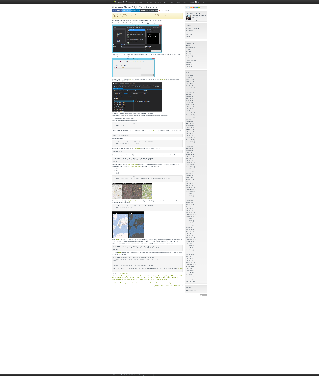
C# (186, 49)
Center (152, 130)
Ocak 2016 (189, 127)
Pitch (119, 252)
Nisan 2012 (189, 221)
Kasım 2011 (189, 231)
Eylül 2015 (188, 135)
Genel (187, 45)
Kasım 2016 (189, 106)
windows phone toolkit (119, 279)
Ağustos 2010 (189, 262)
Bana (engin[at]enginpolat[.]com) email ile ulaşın (199, 7)
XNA (187, 54)
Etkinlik (188, 56)
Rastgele (191, 2)
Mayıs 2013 (189, 194)
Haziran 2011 (189, 241)
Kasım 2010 (189, 256)
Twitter (188, 7)
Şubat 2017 (189, 100)
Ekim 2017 (189, 84)
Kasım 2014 (189, 156)
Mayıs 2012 (189, 219)
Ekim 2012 (189, 208)
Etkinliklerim (158, 2)
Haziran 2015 (189, 142)
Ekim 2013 (189, 183)
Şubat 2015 (189, 150)
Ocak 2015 (189, 152)
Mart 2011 (189, 248)
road (158, 277)
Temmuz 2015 (190, 140)
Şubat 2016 (189, 125)
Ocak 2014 (189, 177)
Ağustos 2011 (189, 237)
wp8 (152, 279)
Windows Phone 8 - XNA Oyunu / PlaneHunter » (168, 285)
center (138, 276)
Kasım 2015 (189, 131)
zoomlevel (165, 279)
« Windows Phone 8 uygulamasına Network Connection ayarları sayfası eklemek (135, 283)
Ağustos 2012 (189, 212)
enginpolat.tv (193, 7)
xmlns (158, 279)
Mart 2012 (189, 223)
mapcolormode (137, 277)
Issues (176, 15)
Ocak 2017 (189, 102)
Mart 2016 (189, 123)
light (114, 277)
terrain (163, 277)
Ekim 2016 (189, 108)
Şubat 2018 (189, 75)
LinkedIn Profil (186, 7)
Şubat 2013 (189, 200)
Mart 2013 (189, 198)
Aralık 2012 (189, 204)
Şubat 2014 (189, 175)
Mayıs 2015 (189, 144)
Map (130, 79)
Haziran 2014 (189, 167)
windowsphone (132, 279)
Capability (162, 79)
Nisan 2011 (189, 246)
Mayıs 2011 (189, 243)
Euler (187, 32)
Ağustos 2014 (189, 162)
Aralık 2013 (189, 179)
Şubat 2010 (189, 275)
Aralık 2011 (189, 229)
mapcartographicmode (124, 277)
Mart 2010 (189, 273)
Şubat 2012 (189, 225)
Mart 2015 (189, 148)
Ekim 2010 (189, 258)
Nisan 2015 (189, 146)
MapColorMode (132, 201)
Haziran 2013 (189, 192)
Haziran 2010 (189, 266)
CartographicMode (133, 164)
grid (157, 276)
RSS (191, 7)
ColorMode (119, 201)
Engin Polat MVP (197, 7)
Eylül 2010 (188, 260)
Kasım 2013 (189, 181)
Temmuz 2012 (190, 214)
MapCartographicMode (134, 166)
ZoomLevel (136, 148)
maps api (146, 277)
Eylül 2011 (188, 235)
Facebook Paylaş (117, 10)
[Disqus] (147, 309)
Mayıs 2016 (189, 119)
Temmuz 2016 (190, 115)
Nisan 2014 (189, 171)
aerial (120, 276)
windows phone (172, 277)
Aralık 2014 (189, 154)
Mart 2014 (189, 173)
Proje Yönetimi (190, 60)
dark (152, 276)
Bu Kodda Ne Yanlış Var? (192, 28)
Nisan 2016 (189, 121)
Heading (118, 239)
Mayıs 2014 (189, 169)
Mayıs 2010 (189, 268)
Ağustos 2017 (189, 88)
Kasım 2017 (189, 81)
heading (164, 276)
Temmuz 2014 (190, 165)
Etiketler (188, 36)
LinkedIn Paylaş (135, 10)
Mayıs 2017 (189, 94)
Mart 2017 (189, 98)
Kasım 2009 (189, 281)
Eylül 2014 (188, 160)
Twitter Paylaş (126, 10)
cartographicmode (129, 276)
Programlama (123, 273)
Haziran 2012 (189, 216)
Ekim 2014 (189, 158)
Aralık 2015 (189, 129)
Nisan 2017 (189, 96)
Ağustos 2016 (189, 113)
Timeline (185, 2)
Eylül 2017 (188, 86)
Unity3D (146, 2)
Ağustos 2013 (189, 187)
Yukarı (112, 375)
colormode (146, 276)
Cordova (188, 66)
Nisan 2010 (189, 270)
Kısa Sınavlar (189, 30)
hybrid (170, 276)
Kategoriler (189, 34)
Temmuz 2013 (190, 189)
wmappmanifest (144, 279)
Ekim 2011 (189, 233)
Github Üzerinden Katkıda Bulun (149, 10)
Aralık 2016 (189, 104)
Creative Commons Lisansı (203, 296)
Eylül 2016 (188, 111)
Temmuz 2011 (190, 239)
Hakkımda (170, 2)
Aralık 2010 (189, 254)
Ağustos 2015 (189, 138)
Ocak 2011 (189, 252)
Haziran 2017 (189, 92)
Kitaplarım (178, 2)
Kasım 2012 (189, 206)
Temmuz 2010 (190, 264)
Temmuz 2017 (190, 90)
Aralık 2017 (189, 79)
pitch (153, 277)
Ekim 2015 (189, 133)
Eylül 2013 (188, 185)
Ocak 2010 (189, 277)
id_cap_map (178, 276)
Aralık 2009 (189, 279)
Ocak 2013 (189, 202)
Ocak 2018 (189, 77)
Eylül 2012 (188, 210)
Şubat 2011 (189, 250)
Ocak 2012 (189, 227)
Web (151, 2)
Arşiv (164, 2)
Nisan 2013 (189, 196)
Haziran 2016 (189, 117)
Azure (187, 62)
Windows (139, 2)
